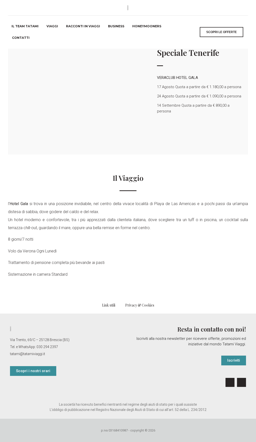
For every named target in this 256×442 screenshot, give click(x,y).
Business (116, 26)
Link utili (108, 305)
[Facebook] (230, 382)
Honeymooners (146, 26)
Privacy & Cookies (139, 305)
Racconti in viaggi (83, 26)
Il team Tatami (25, 26)
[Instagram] (241, 382)
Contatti (21, 38)
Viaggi (52, 26)
